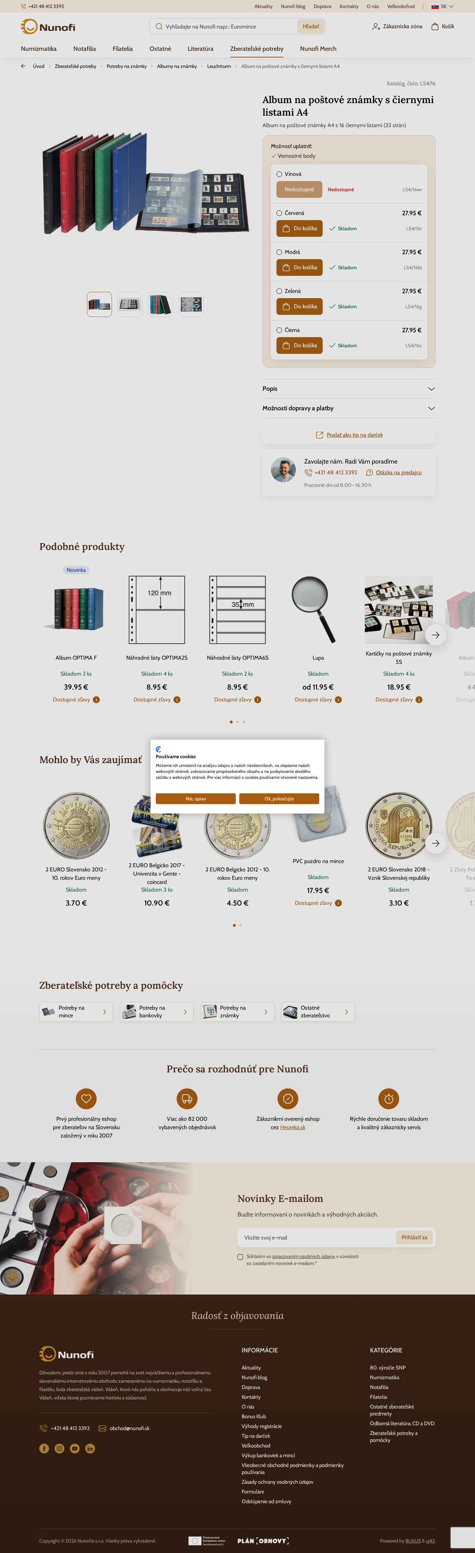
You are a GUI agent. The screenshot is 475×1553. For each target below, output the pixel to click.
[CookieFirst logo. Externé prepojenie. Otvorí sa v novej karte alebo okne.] (158, 749)
